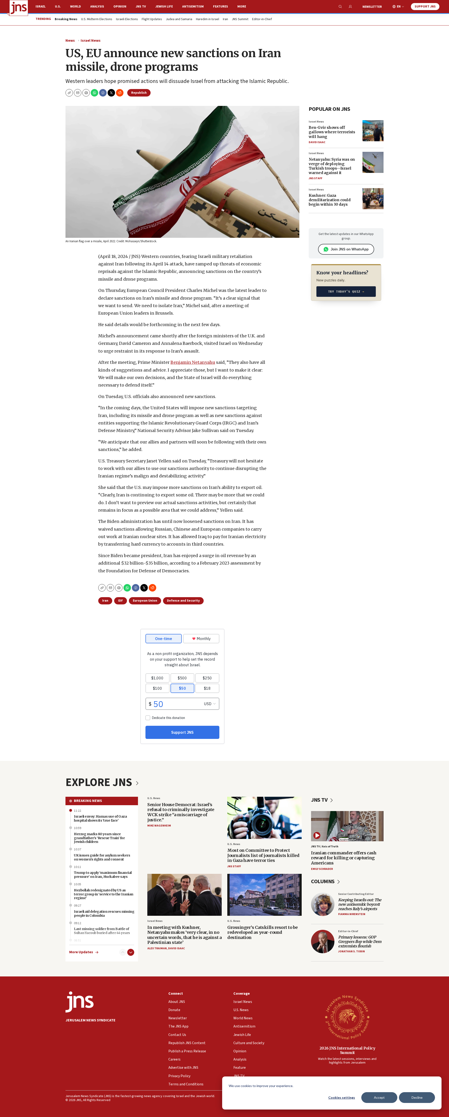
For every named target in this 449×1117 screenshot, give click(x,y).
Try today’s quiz (346, 291)
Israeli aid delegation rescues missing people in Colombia (104, 913)
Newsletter (372, 6)
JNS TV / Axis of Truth (324, 847)
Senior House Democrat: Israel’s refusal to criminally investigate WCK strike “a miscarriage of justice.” (180, 812)
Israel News (91, 40)
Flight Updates (152, 19)
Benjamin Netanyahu (192, 362)
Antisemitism (193, 6)
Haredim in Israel (207, 19)
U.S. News (153, 798)
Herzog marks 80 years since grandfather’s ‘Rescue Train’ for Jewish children (99, 838)
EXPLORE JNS (99, 782)
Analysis (97, 6)
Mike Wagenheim (159, 826)
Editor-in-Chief (262, 19)
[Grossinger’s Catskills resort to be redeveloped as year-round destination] (264, 895)
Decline (417, 1097)
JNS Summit (240, 19)
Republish (139, 92)
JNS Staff (315, 178)
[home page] (19, 8)
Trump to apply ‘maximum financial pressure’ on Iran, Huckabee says (103, 875)
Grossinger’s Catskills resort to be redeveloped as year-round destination (262, 932)
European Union (145, 600)
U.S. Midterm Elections (96, 19)
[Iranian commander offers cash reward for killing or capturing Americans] (347, 826)
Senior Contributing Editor (356, 894)
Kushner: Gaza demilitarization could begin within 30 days (329, 200)
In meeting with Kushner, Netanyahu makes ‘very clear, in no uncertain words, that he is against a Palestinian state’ (184, 935)
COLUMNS (323, 881)
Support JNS (425, 6)
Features (220, 6)
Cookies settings (341, 1097)
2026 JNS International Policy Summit (347, 1050)
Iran (225, 19)
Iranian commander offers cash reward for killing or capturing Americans (344, 858)
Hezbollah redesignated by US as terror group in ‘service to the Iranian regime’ (103, 894)
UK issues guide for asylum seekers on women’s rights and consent (102, 857)
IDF (120, 600)
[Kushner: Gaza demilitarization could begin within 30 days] (373, 198)
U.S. (58, 6)
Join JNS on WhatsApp (350, 249)
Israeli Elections (127, 19)
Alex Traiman (157, 948)
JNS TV (141, 6)
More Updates (81, 952)
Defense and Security (183, 600)
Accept (379, 1097)
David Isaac (317, 142)
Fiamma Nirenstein (351, 914)
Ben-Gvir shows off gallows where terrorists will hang (332, 132)
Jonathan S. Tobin (351, 951)
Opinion (119, 6)
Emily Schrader (322, 869)
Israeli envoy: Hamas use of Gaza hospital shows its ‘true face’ (100, 818)
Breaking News (88, 800)
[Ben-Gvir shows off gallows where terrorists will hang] (373, 130)
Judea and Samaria (179, 19)
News (70, 40)
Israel (41, 6)
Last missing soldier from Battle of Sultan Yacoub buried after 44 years (102, 931)
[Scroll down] (130, 952)
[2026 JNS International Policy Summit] (347, 1017)
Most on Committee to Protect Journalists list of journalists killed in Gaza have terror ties (263, 855)
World (75, 6)
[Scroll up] (122, 952)
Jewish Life (164, 6)
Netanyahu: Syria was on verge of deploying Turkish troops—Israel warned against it (332, 166)
